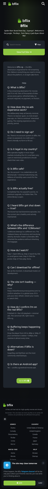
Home (13, 453)
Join (20, 483)
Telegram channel (28, 471)
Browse (35, 453)
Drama (13, 428)
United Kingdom (35, 431)
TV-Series (13, 460)
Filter (39, 45)
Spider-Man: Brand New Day (15, 30)
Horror (13, 444)
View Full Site (23, 52)
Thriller (12, 438)
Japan (35, 441)
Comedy (13, 431)
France (35, 438)
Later (40, 483)
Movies (13, 456)
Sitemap (35, 456)
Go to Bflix (23, 380)
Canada (35, 434)
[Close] (43, 463)
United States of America (35, 428)
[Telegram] (5, 419)
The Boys (16, 33)
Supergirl (30, 30)
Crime (13, 441)
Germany (35, 444)
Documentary (13, 434)
